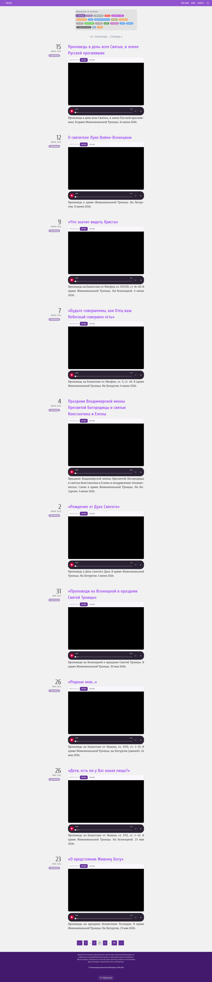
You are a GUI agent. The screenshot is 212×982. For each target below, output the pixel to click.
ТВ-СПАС (80, 23)
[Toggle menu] (208, 3)
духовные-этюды (118, 16)
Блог (193, 3)
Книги (201, 3)
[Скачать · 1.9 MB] (140, 195)
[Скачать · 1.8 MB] (140, 375)
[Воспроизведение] (72, 111)
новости (129, 23)
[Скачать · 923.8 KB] (140, 828)
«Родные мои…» (82, 681)
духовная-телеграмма (102, 19)
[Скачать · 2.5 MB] (140, 917)
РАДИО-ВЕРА (99, 16)
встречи (114, 19)
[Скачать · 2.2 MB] (140, 740)
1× (135, 111)
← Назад (7, 3)
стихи (90, 19)
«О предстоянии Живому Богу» (96, 859)
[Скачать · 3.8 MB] (140, 564)
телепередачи (82, 19)
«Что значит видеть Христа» (93, 221)
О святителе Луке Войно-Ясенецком (100, 137)
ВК (94, 27)
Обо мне (185, 3)
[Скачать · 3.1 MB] (140, 111)
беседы (89, 16)
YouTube (92, 60)
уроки (106, 23)
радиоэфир (123, 19)
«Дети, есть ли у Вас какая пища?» (99, 770)
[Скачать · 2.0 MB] (140, 655)
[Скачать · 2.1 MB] (140, 472)
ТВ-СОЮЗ (99, 23)
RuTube (83, 60)
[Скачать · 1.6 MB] (140, 280)
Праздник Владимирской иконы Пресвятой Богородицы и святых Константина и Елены (97, 407)
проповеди (54, 55)
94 (114, 943)
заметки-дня (89, 23)
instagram (115, 23)
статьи (100, 27)
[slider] (103, 112)
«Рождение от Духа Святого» (94, 506)
